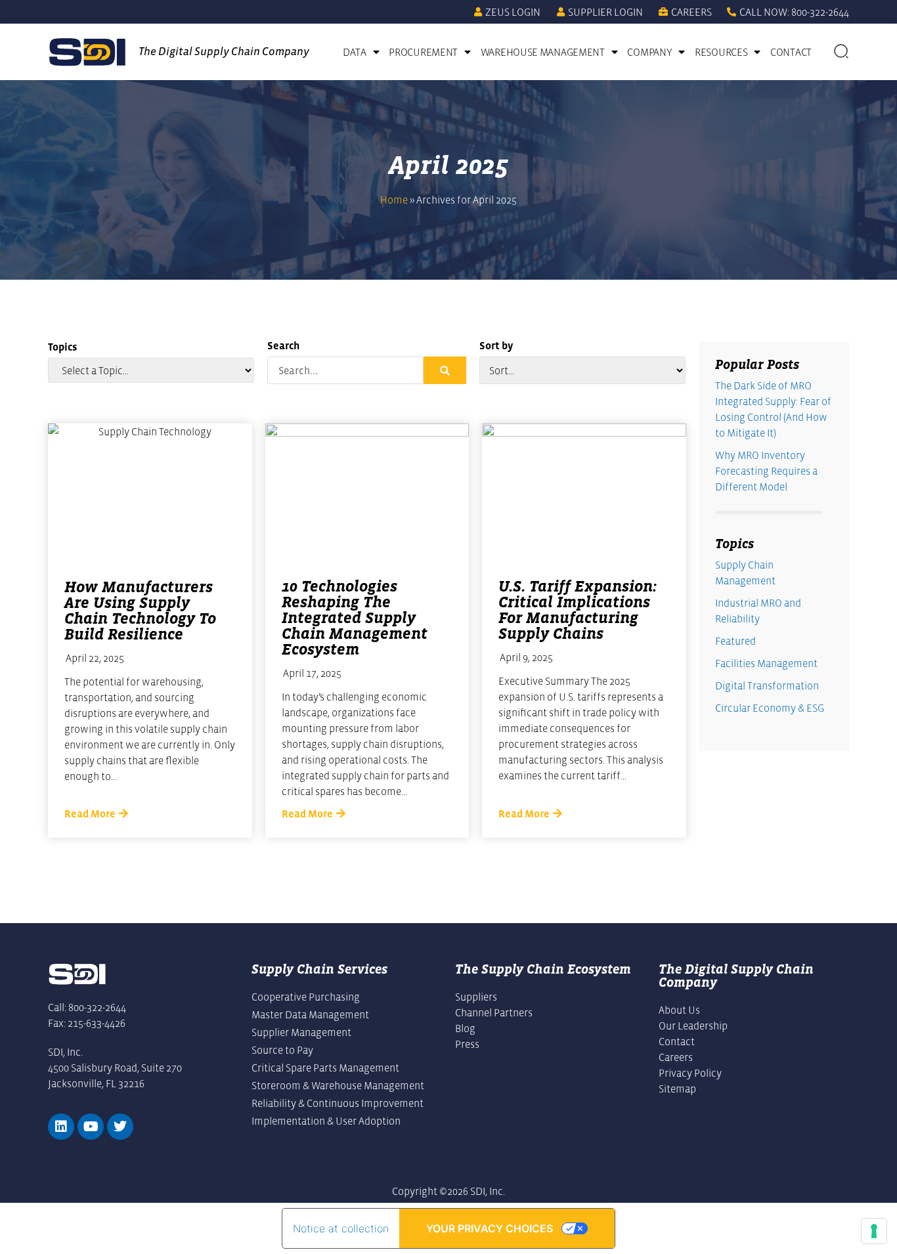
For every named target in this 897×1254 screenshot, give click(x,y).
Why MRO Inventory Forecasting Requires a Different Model (766, 470)
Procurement (423, 52)
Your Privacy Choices (489, 1228)
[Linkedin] (61, 1126)
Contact (791, 52)
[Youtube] (90, 1126)
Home (394, 199)
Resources (721, 52)
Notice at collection (341, 1228)
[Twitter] (120, 1126)
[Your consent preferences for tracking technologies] (874, 1231)
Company (649, 52)
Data (354, 52)
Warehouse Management (543, 52)
